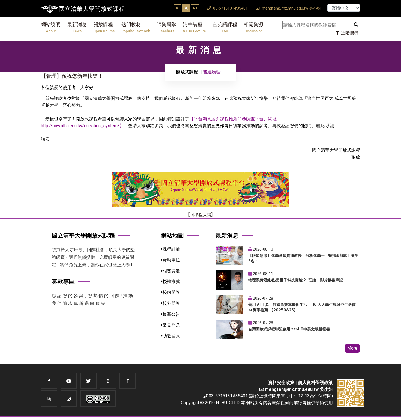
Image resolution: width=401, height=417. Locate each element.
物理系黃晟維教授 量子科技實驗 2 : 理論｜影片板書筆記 (295, 280)
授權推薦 (171, 281)
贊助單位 (171, 260)
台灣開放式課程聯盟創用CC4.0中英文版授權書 (289, 329)
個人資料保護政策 (315, 382)
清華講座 (194, 27)
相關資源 (253, 27)
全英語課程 (225, 27)
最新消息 (77, 27)
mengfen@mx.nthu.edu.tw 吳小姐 (291, 8)
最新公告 (171, 314)
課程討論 (171, 249)
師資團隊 (166, 27)
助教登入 (171, 335)
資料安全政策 (281, 382)
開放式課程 (187, 72)
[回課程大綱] (200, 214)
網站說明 (51, 27)
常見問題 (171, 325)
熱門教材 (135, 27)
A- (178, 8)
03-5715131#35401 (230, 8)
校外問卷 (171, 303)
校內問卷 (171, 292)
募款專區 (63, 281)
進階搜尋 (349, 32)
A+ (195, 8)
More (352, 348)
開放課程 (104, 27)
